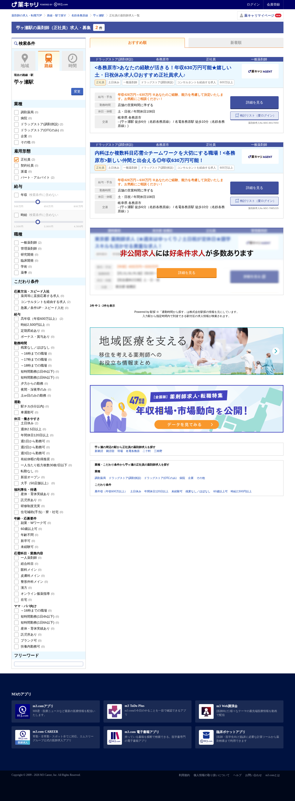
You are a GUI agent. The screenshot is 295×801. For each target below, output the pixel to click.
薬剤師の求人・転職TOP (27, 15)
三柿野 (158, 451)
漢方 (26, 587)
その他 (27, 142)
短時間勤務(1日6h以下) (39, 377)
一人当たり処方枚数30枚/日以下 (46, 465)
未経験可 (29, 547)
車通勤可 (29, 412)
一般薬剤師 (30, 242)
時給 (39, 215)
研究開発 (29, 254)
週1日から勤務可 (35, 441)
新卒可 (27, 541)
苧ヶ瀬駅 (98, 15)
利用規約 (184, 775)
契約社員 (29, 165)
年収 (39, 195)
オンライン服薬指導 (37, 593)
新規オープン (32, 477)
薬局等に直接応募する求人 (42, 296)
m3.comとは (273, 775)
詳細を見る (254, 102)
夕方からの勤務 (34, 383)
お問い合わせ (253, 775)
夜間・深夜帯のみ (35, 389)
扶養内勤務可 (32, 646)
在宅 (26, 599)
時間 (72, 65)
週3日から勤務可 (35, 453)
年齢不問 (29, 535)
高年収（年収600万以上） (41, 318)
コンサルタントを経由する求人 (45, 302)
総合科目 (29, 563)
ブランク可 (30, 640)
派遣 (26, 171)
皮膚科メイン (32, 575)
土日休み (29, 423)
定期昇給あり (32, 330)
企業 (26, 136)
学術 (26, 266)
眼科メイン (30, 569)
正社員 (27, 159)
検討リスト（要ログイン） (258, 115)
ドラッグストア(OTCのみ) (42, 130)
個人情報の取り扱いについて (212, 775)
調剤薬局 (29, 112)
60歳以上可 (31, 529)
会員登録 (273, 4)
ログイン (253, 4)
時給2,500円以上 (35, 324)
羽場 (120, 451)
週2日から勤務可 (35, 447)
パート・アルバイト (37, 177)
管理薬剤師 (30, 248)
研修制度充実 (32, 506)
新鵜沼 (99, 451)
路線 (48, 65)
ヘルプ (237, 775)
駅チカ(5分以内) (34, 406)
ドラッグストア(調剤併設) (41, 124)
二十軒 (147, 451)
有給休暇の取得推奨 (37, 459)
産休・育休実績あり (37, 494)
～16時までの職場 (36, 353)
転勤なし (29, 471)
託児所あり (30, 500)
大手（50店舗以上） (37, 483)
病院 (26, 118)
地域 (25, 65)
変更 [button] (77, 91)
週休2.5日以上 (33, 429)
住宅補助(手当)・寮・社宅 (41, 512)
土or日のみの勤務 (35, 395)
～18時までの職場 (36, 365)
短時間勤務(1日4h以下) (39, 371)
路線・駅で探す (56, 15)
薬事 (26, 272)
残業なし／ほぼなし (37, 347)
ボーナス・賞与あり (37, 336)
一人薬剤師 (30, 557)
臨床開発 (29, 260)
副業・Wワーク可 (35, 523)
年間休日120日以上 (36, 435)
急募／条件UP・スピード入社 (44, 308)
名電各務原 (133, 451)
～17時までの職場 (36, 359)
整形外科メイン (34, 581)
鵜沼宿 (110, 451)
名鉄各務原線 (79, 15)
